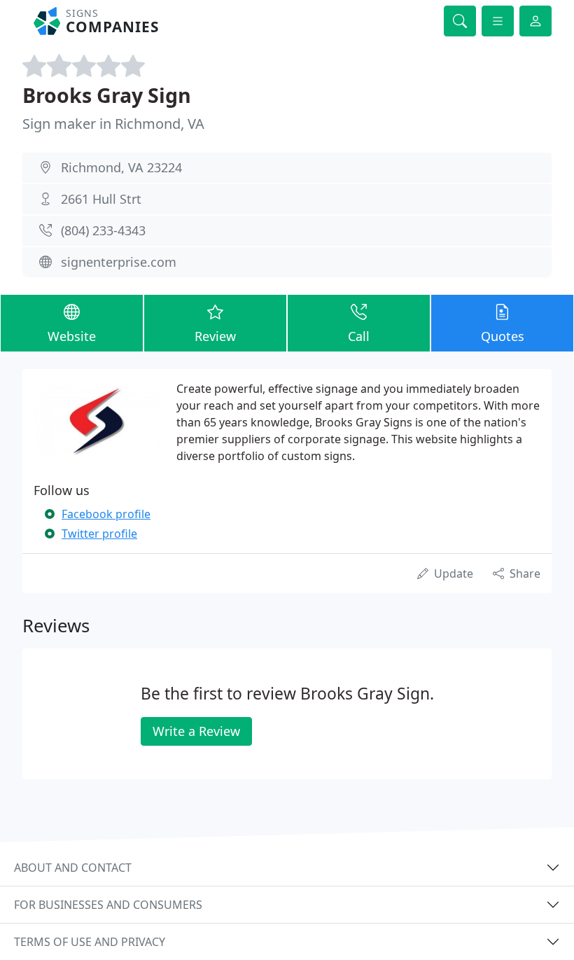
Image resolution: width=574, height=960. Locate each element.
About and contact (73, 867)
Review (215, 336)
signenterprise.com (118, 261)
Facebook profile (106, 514)
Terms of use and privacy (89, 941)
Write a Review (196, 731)
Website (72, 336)
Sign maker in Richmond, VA (113, 123)
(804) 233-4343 (103, 230)
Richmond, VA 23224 (121, 167)
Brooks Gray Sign (106, 95)
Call (359, 336)
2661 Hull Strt (101, 198)
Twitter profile (99, 533)
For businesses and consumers (108, 904)
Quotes (502, 336)
